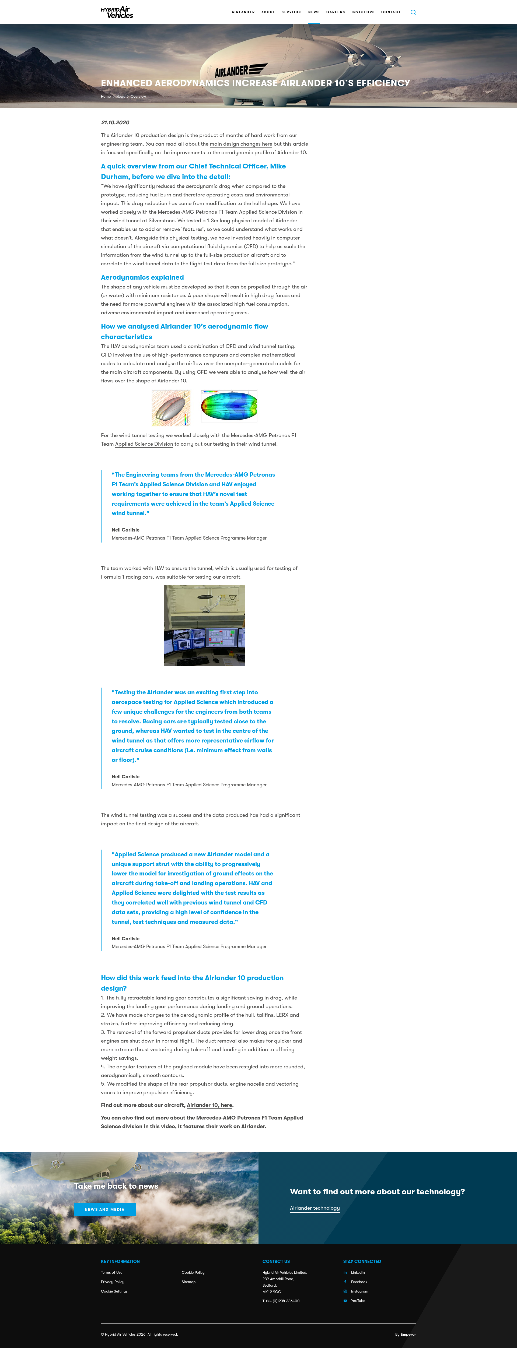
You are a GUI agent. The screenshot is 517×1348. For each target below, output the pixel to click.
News (314, 12)
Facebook (359, 1282)
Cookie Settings (114, 1291)
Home (106, 96)
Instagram (359, 1291)
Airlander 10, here (209, 1105)
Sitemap (188, 1282)
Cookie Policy (193, 1272)
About (268, 12)
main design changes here (241, 144)
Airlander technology (315, 1208)
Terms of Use (111, 1272)
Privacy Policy (112, 1282)
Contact (391, 12)
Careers (335, 12)
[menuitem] (243, 12)
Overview (138, 96)
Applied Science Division (144, 444)
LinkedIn (358, 1272)
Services (292, 12)
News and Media (105, 1209)
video (168, 1126)
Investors (363, 12)
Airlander (243, 12)
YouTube (358, 1300)
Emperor (408, 1334)
